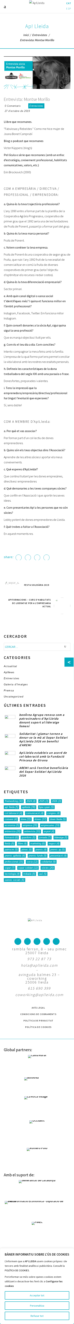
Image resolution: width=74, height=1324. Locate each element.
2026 (56, 801)
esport (49, 831)
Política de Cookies (38, 1027)
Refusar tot (37, 1316)
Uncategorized (14, 696)
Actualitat (10, 666)
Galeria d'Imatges (16, 684)
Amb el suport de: (19, 1174)
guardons (28, 837)
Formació (11, 837)
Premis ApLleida (15, 855)
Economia (12, 825)
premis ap (57, 849)
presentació (58, 855)
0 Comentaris (13, 105)
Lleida (9, 843)
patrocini (11, 849)
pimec (26, 849)
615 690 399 (39, 988)
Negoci (54, 843)
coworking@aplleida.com (39, 994)
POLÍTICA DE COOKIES (17, 1270)
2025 (43, 801)
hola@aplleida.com (39, 965)
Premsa (9, 690)
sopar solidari (28, 867)
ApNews (9, 672)
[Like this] (24, 105)
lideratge (60, 837)
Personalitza (37, 1305)
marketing (37, 843)
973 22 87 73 (39, 958)
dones (40, 819)
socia (32, 861)
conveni (11, 819)
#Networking (14, 801)
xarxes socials (14, 879)
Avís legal (38, 1007)
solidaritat (48, 861)
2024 (31, 801)
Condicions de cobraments (38, 1014)
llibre (22, 843)
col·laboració (13, 813)
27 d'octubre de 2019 (17, 111)
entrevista (12, 831)
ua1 (42, 873)
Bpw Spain (46, 807)
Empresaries (50, 825)
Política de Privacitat (39, 1020)
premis (40, 849)
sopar (9, 867)
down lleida (58, 819)
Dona (26, 819)
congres (53, 813)
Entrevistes (39, 35)
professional (14, 861)
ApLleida (28, 807)
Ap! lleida (11, 807)
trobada (29, 873)
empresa (30, 825)
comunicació (34, 813)
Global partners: (18, 1049)
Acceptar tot (37, 1295)
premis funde (37, 855)
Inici (26, 35)
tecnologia (12, 873)
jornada (45, 837)
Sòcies (48, 867)
